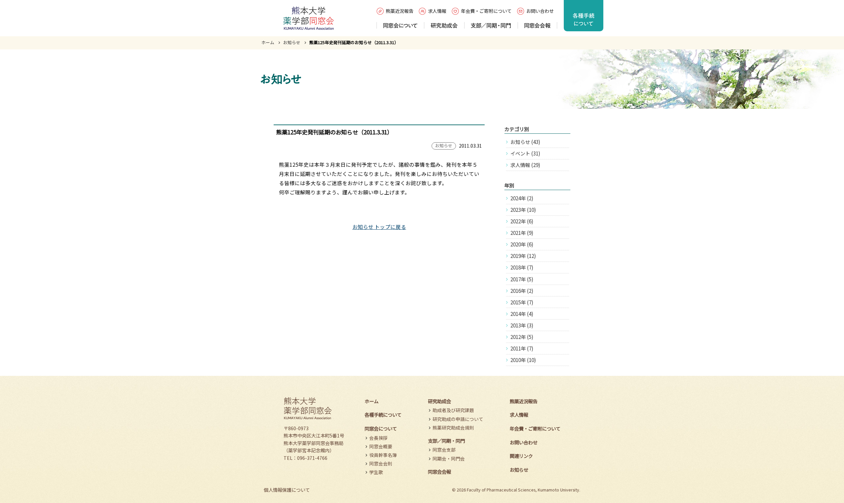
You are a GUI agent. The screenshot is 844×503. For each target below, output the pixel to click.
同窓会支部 (444, 449)
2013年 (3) (521, 325)
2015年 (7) (521, 302)
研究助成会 (439, 401)
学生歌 (376, 472)
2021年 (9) (521, 232)
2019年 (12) (523, 255)
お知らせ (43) (525, 141)
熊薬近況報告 (399, 11)
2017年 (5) (521, 279)
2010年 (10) (523, 359)
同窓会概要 (380, 446)
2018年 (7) (521, 267)
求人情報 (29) (525, 164)
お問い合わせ (540, 11)
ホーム (267, 42)
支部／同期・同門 (446, 440)
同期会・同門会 (449, 458)
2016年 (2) (521, 290)
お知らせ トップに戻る (379, 226)
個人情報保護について (287, 489)
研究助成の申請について (458, 419)
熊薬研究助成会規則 (453, 427)
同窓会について (381, 428)
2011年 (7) (521, 348)
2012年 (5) (521, 336)
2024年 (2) (521, 198)
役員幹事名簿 (383, 455)
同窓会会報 (439, 471)
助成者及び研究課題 (453, 410)
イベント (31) (525, 153)
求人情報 (437, 11)
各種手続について (383, 414)
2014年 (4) (521, 313)
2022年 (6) (521, 221)
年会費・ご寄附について (486, 11)
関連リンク (521, 455)
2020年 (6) (521, 244)
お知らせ (291, 42)
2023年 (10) (523, 209)
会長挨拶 (378, 437)
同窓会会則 (380, 463)
